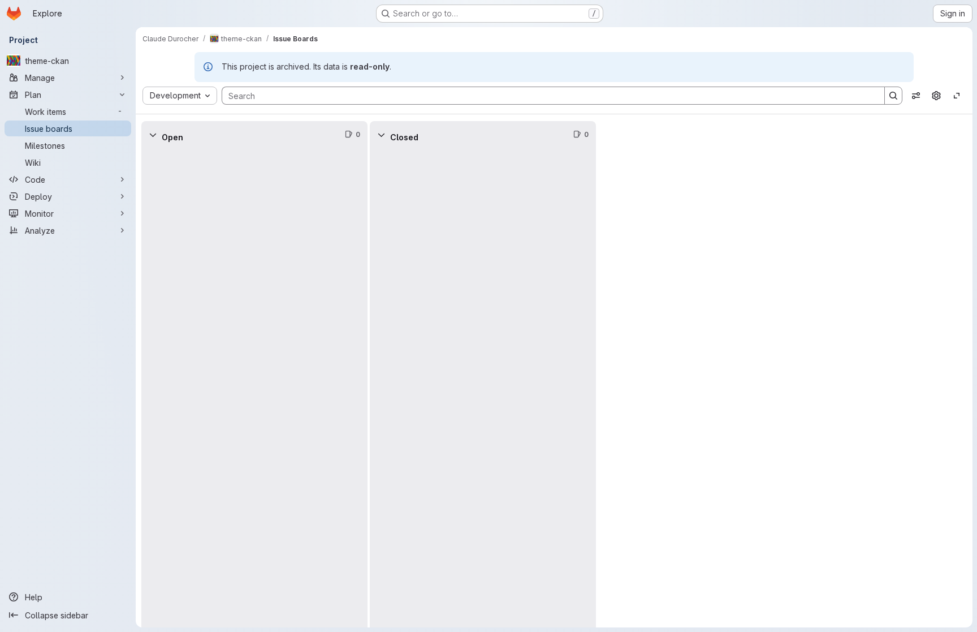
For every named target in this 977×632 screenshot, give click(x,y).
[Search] (893, 96)
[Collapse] (152, 134)
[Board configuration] (936, 96)
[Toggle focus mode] (957, 96)
